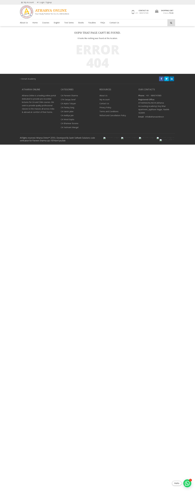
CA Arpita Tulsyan (68, 103)
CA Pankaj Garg (67, 107)
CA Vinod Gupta (67, 119)
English (57, 22)
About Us (24, 22)
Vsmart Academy (28, 79)
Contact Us (114, 22)
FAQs (102, 22)
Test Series (69, 22)
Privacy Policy (105, 107)
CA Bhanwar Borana (69, 123)
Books (81, 22)
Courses (45, 22)
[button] (187, 483)
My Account (104, 99)
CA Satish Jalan (67, 111)
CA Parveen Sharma (69, 95)
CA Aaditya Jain (67, 115)
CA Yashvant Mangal (69, 127)
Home (35, 22)
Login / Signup (45, 2)
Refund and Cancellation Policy (112, 115)
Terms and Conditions (108, 111)
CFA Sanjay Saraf (68, 99)
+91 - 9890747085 (142, 13)
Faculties (92, 22)
